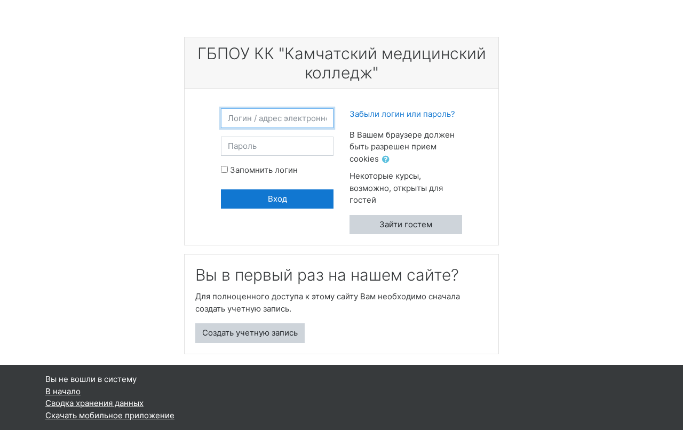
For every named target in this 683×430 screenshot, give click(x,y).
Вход (277, 199)
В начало (63, 391)
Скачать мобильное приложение (109, 415)
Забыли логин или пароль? (402, 114)
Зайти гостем (405, 224)
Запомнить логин (264, 170)
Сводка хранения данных (94, 403)
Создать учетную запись (250, 333)
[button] (388, 159)
